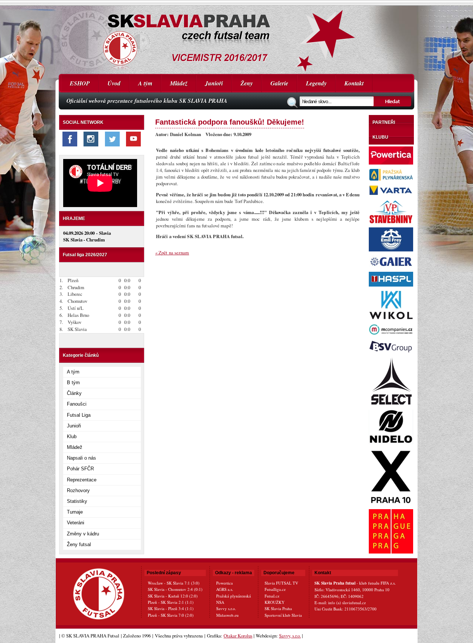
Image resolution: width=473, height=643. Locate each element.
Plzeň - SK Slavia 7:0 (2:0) (171, 615)
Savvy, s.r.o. (290, 635)
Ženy (247, 83)
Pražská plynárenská (233, 596)
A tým (145, 83)
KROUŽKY (275, 602)
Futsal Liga (79, 415)
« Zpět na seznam (172, 252)
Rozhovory (78, 490)
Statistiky (77, 501)
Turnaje (75, 512)
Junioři (214, 83)
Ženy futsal (79, 544)
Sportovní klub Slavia (283, 615)
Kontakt (354, 83)
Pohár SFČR (80, 468)
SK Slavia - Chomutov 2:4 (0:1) (175, 589)
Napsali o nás (81, 458)
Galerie (279, 83)
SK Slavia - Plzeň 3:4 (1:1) (171, 608)
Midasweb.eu (227, 615)
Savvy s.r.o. (226, 608)
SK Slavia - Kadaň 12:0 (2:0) (173, 596)
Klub (71, 436)
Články (74, 393)
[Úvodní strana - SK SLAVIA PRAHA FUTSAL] (236, 37)
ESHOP (80, 83)
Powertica (224, 583)
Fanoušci (76, 404)
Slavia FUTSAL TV (281, 583)
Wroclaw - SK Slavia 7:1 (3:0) (174, 583)
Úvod (114, 83)
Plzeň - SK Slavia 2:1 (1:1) (171, 602)
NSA (220, 602)
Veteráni (75, 522)
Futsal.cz (272, 596)
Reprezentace (81, 480)
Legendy (316, 83)
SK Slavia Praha (278, 608)
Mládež (178, 83)
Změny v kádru (83, 534)
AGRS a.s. (224, 589)
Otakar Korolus (238, 635)
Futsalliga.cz (275, 589)
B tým (73, 382)
